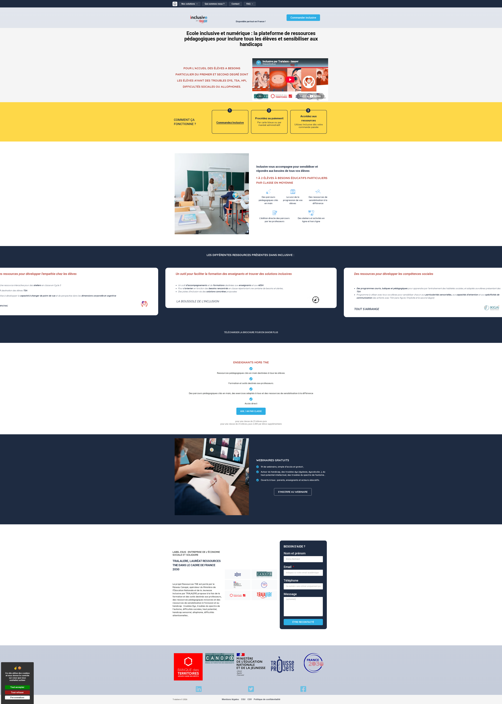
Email (288, 567)
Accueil (175, 4)
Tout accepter (17, 687)
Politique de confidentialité (267, 699)
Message (290, 594)
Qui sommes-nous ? (214, 4)
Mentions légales (230, 699)
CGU (243, 699)
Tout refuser (17, 692)
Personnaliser (17, 697)
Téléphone (291, 580)
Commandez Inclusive (230, 122)
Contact (235, 4)
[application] (196, 4)
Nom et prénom (295, 553)
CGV (249, 699)
